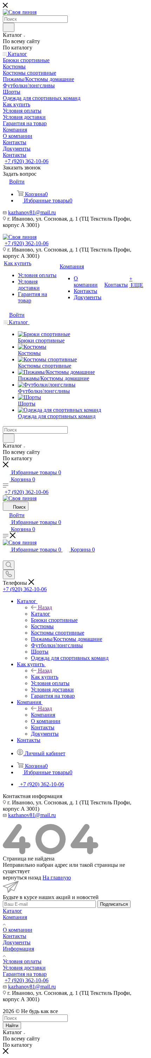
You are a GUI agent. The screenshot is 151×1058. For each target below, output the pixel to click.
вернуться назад (22, 877)
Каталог (40, 614)
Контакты (14, 936)
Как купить (44, 677)
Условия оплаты (22, 961)
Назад (45, 607)
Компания (43, 715)
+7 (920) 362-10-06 (26, 161)
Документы (17, 942)
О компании (17, 930)
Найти (12, 1025)
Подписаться (114, 904)
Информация (18, 949)
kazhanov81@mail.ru (32, 212)
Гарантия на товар (25, 974)
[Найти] (8, 27)
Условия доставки (24, 968)
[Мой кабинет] (6, 557)
